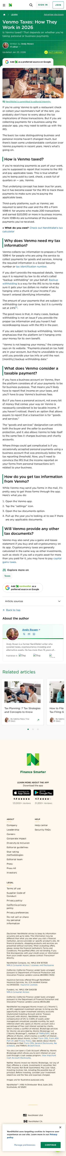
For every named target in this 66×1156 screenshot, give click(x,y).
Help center (41, 825)
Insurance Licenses (28, 985)
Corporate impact (16, 838)
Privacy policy (14, 900)
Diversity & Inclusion (18, 843)
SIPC (48, 1033)
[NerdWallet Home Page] (11, 5)
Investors (12, 872)
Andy (30, 629)
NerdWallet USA (35, 1115)
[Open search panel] (31, 5)
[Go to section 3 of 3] (38, 729)
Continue (50, 1145)
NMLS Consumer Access (18, 965)
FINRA (42, 1033)
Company (12, 825)
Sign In (43, 5)
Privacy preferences (18, 912)
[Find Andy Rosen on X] (24, 634)
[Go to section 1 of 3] (28, 729)
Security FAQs (43, 829)
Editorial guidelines (17, 847)
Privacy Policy (24, 1041)
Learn (14, 14)
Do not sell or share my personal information (18, 920)
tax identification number (31, 266)
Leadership (13, 829)
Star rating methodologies (15, 853)
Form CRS (43, 1038)
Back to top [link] (13, 610)
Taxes (7, 576)
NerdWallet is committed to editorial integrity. (28, 101)
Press (10, 864)
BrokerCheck (34, 1045)
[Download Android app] (43, 793)
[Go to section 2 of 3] (33, 729)
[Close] (60, 1127)
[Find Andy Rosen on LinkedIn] (34, 634)
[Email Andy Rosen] (29, 634)
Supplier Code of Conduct (16, 894)
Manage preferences (24, 1145)
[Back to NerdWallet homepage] (4, 14)
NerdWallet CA (35, 1121)
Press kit (11, 868)
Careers (11, 834)
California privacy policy (16, 906)
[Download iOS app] (22, 793)
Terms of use (14, 888)
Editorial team (14, 859)
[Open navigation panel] (4, 5)
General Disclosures (44, 1043)
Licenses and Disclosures (42, 965)
